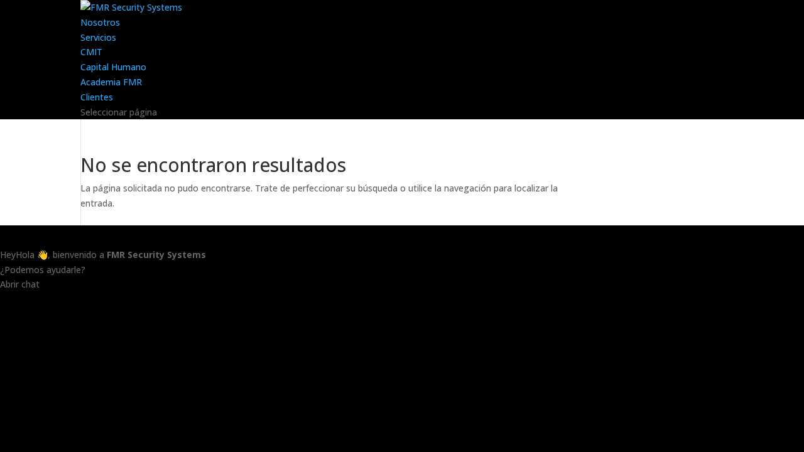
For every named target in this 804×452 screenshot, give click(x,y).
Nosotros (100, 22)
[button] (402, 305)
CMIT (91, 52)
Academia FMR (111, 82)
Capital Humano (113, 67)
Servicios (98, 37)
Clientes (96, 97)
